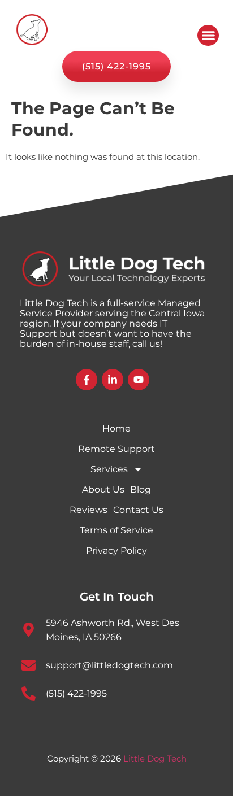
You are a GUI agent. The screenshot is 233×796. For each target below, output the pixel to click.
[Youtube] (138, 379)
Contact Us (138, 509)
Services (109, 469)
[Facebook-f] (86, 379)
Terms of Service (116, 530)
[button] (208, 35)
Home (116, 428)
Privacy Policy (116, 550)
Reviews (88, 509)
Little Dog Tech (155, 758)
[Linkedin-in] (112, 379)
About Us (103, 489)
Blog (140, 489)
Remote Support (116, 448)
